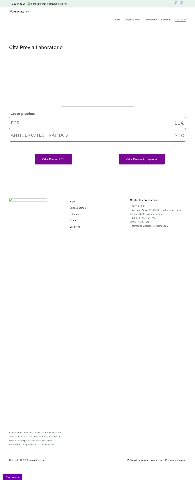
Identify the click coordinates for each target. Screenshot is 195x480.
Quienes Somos (132, 19)
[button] (53, 159)
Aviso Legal (157, 460)
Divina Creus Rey (37, 460)
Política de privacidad (138, 460)
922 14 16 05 (19, 3)
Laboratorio (151, 19)
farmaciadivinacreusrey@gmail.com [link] (48, 3)
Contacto (166, 19)
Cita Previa (180, 19)
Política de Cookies (175, 460)
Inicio (117, 19)
